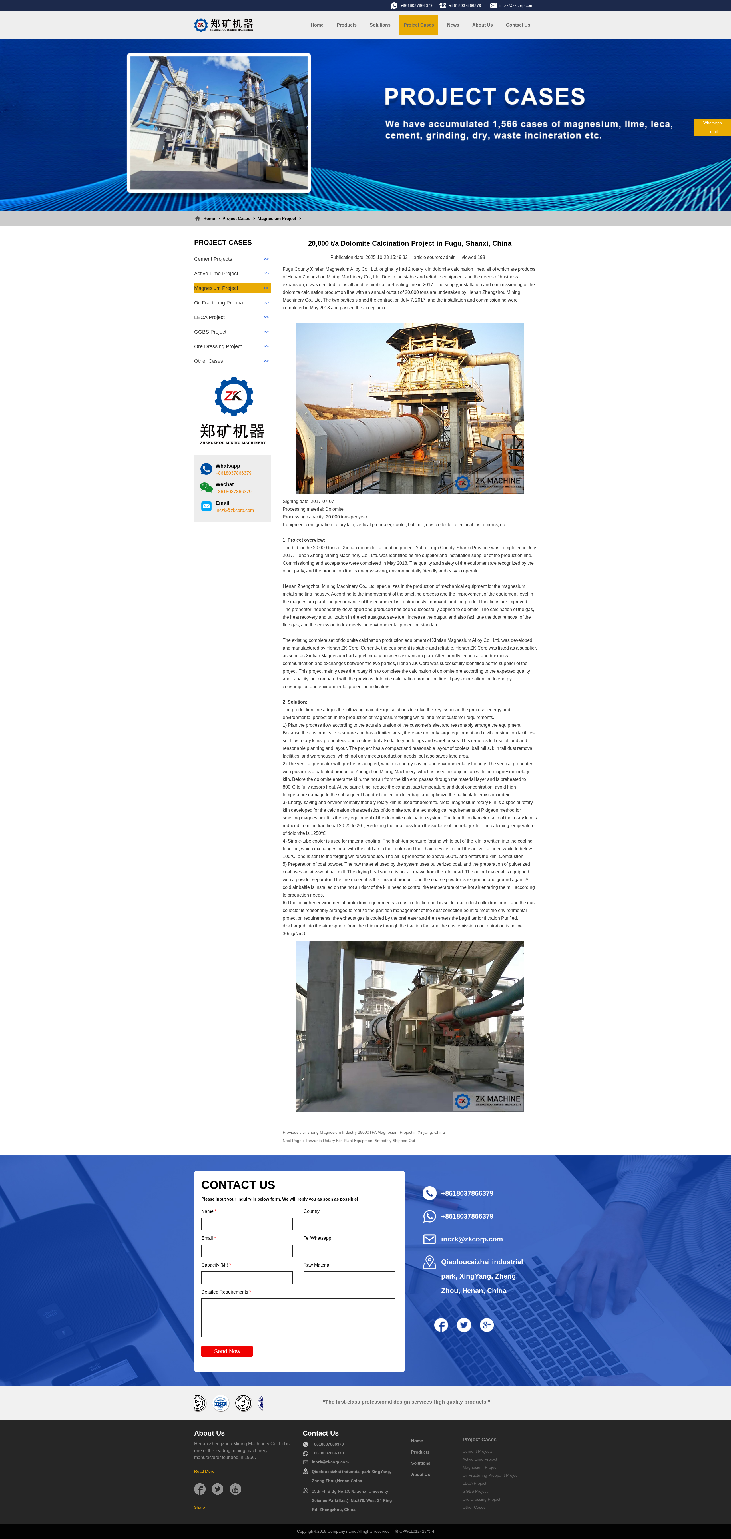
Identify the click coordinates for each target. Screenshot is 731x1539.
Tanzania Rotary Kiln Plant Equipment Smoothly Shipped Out (360, 1140)
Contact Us (518, 25)
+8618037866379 (417, 5)
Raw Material (317, 1265)
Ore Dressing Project (231, 346)
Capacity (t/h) (216, 1265)
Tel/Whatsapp (317, 1238)
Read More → (207, 1471)
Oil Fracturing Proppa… (231, 303)
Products (347, 25)
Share (199, 1507)
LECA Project (231, 317)
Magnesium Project (277, 218)
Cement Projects (231, 259)
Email (208, 1238)
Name (208, 1211)
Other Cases (231, 361)
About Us (482, 25)
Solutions (380, 25)
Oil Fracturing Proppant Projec (490, 1475)
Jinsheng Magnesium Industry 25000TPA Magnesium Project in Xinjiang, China (373, 1132)
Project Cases (419, 25)
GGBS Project (231, 332)
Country (312, 1211)
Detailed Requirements (226, 1292)
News (453, 25)
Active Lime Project (231, 273)
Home (317, 25)
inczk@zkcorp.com (516, 5)
